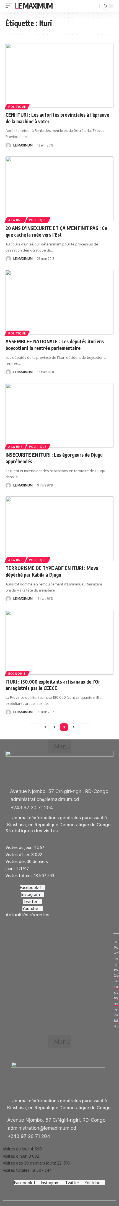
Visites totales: (20, 875)
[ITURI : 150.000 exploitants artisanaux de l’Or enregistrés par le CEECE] (59, 642)
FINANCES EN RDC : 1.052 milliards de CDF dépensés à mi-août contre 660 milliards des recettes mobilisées (57, 957)
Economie (17, 673)
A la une (15, 220)
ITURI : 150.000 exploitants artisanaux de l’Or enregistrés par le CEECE (53, 685)
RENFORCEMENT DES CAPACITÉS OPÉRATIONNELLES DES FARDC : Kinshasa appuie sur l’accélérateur (57, 989)
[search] (94, 6)
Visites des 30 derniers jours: (30, 1163)
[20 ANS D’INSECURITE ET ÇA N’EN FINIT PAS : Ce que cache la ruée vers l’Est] (59, 188)
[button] (59, 746)
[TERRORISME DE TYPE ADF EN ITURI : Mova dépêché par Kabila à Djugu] (59, 528)
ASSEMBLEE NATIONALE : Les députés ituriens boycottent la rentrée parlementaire (55, 344)
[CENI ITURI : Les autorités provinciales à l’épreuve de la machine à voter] (59, 75)
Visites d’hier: (18, 854)
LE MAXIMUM (23, 145)
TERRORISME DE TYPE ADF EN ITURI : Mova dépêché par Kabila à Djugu (52, 571)
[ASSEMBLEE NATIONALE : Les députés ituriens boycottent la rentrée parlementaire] (59, 302)
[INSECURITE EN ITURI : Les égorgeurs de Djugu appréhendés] (59, 415)
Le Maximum (34, 5)
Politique (17, 106)
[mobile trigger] (10, 6)
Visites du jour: (19, 847)
